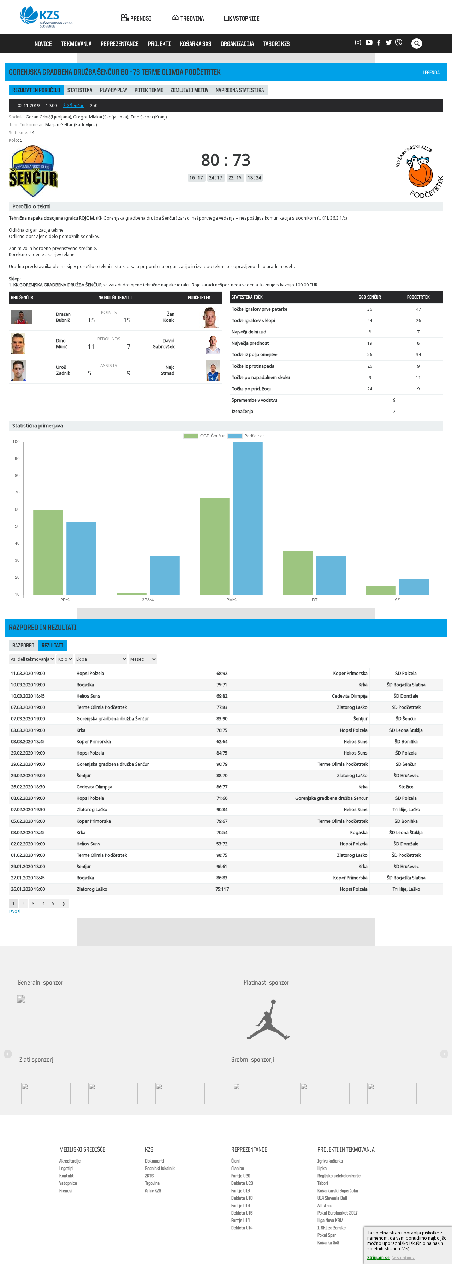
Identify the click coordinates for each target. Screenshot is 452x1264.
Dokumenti (154, 1161)
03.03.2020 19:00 (28, 730)
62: (221, 742)
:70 (221, 776)
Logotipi (66, 1168)
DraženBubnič (63, 317)
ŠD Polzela (406, 673)
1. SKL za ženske (331, 1227)
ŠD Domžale (406, 696)
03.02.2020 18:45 (28, 832)
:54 (221, 832)
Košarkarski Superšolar (337, 1190)
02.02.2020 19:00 (28, 844)
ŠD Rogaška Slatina (406, 685)
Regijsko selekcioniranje (339, 1175)
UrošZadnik (63, 370)
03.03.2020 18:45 (28, 742)
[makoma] (331, 1093)
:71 (221, 685)
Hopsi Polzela (90, 673)
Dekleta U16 (242, 1213)
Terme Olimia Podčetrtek (102, 707)
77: (221, 707)
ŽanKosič (168, 317)
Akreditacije (70, 1161)
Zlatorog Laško (352, 707)
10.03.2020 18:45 (28, 696)
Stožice (406, 787)
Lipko (322, 1168)
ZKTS (149, 1175)
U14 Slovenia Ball (332, 1198)
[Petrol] (120, 1093)
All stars (324, 1205)
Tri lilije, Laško (406, 809)
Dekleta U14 (241, 1227)
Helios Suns (88, 696)
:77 (221, 787)
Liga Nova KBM (330, 1220)
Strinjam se (378, 1257)
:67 (221, 821)
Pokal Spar (326, 1235)
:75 (221, 730)
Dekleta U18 (242, 1198)
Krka (363, 685)
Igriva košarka (330, 1161)
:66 (221, 798)
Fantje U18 (240, 1190)
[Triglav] (187, 1093)
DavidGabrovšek (163, 344)
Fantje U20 (240, 1175)
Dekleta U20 (242, 1183)
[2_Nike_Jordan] (277, 1019)
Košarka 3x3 (328, 1242)
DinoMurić (61, 344)
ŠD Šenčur (73, 106)
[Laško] (399, 1093)
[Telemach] (67, 1005)
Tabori (322, 1183)
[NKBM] (264, 1093)
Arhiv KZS (153, 1190)
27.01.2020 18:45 (28, 878)
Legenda (431, 73)
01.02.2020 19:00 (28, 855)
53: (221, 844)
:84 (221, 809)
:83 (221, 878)
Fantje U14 (240, 1220)
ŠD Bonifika (406, 742)
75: (222, 889)
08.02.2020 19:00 (28, 798)
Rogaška (85, 685)
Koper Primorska (350, 673)
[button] (9, 1050)
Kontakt (66, 1175)
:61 (221, 866)
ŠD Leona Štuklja (406, 730)
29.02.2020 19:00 (28, 753)
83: (221, 719)
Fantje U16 (240, 1205)
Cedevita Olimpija (350, 696)
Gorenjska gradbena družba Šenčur (113, 719)
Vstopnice (68, 1183)
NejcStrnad (167, 370)
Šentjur (360, 719)
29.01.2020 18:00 (28, 866)
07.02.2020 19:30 (28, 809)
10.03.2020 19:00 (28, 685)
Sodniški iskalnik (160, 1168)
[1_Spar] (53, 1093)
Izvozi (14, 911)
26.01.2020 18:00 (28, 889)
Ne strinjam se (403, 1257)
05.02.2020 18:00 (28, 821)
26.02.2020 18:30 (28, 787)
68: (221, 673)
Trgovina (152, 1183)
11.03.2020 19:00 (28, 673)
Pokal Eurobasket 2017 (337, 1213)
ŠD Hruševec (406, 776)
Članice (237, 1168)
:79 (221, 764)
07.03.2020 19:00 (28, 707)
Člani (235, 1161)
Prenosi (65, 1190)
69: (221, 696)
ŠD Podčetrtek (406, 707)
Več (405, 1249)
